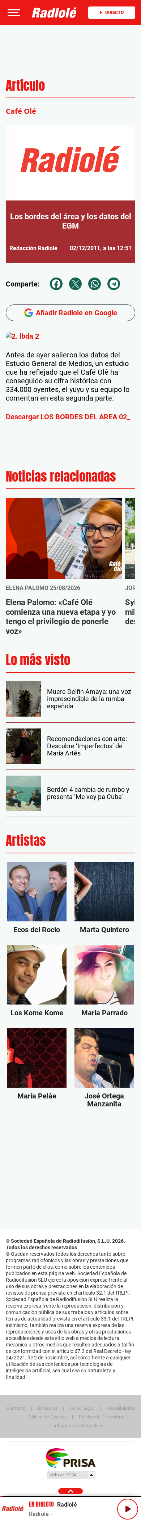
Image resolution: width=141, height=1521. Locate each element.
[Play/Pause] (127, 1509)
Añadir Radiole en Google (76, 312)
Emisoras (47, 1408)
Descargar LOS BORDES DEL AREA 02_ (68, 416)
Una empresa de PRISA (70, 1457)
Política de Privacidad (102, 1417)
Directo (114, 12)
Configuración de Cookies (76, 1425)
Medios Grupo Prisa (71, 1475)
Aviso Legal (82, 1408)
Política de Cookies (47, 1417)
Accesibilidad (121, 1408)
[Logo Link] (54, 12)
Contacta (16, 1408)
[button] (13, 12)
